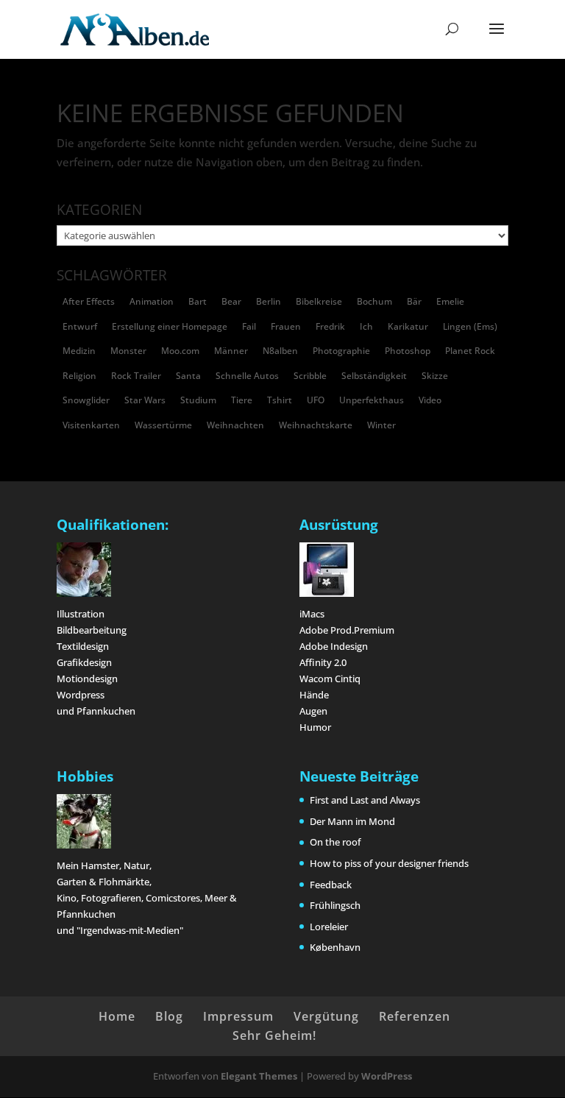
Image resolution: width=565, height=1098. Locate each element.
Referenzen (414, 1016)
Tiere (241, 400)
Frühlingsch (335, 905)
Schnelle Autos (247, 375)
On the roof (335, 842)
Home (117, 1016)
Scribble (310, 375)
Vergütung (326, 1016)
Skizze (435, 375)
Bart (197, 301)
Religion (79, 375)
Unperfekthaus (371, 400)
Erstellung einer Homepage (169, 326)
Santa (188, 375)
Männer (231, 350)
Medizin (79, 350)
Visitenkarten (91, 425)
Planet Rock (470, 350)
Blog (169, 1016)
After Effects (89, 301)
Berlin (268, 301)
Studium (198, 400)
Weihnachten (235, 425)
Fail (249, 326)
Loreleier (329, 926)
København (335, 947)
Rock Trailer (136, 375)
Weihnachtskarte (315, 425)
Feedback (331, 884)
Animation (151, 301)
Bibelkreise (319, 301)
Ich (366, 326)
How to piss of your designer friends (389, 863)
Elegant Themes (259, 1076)
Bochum (374, 301)
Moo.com (180, 350)
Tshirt (279, 400)
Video (430, 400)
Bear (231, 301)
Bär (414, 301)
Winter (381, 425)
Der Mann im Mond (352, 821)
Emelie (450, 301)
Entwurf (80, 326)
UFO (315, 400)
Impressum (238, 1016)
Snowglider (86, 400)
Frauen (286, 326)
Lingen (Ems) (470, 326)
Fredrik (330, 326)
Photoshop (407, 350)
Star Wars (145, 400)
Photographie (341, 350)
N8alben (280, 350)
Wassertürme (163, 425)
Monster (128, 350)
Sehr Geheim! (274, 1035)
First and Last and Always (365, 800)
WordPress (386, 1076)
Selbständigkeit (374, 375)
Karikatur (408, 326)
